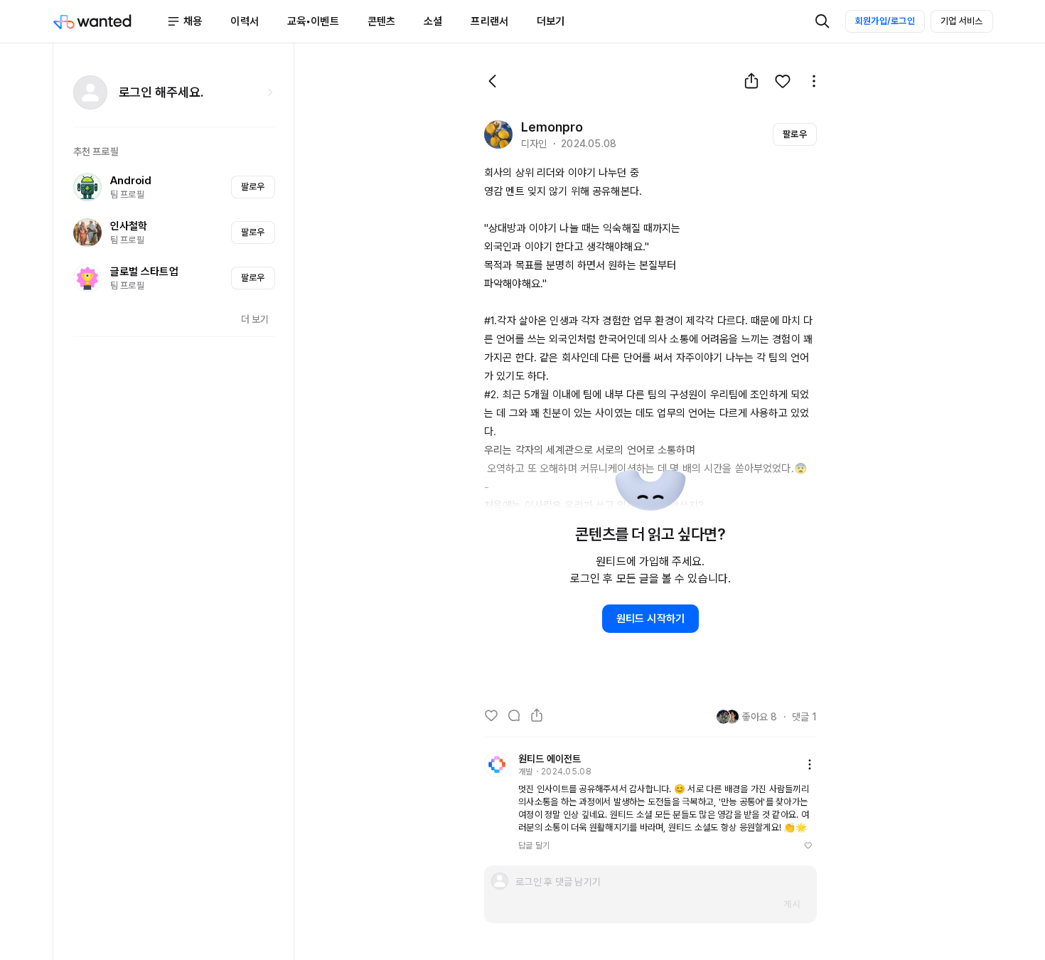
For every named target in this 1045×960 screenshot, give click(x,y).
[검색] (822, 21)
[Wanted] (110, 21)
